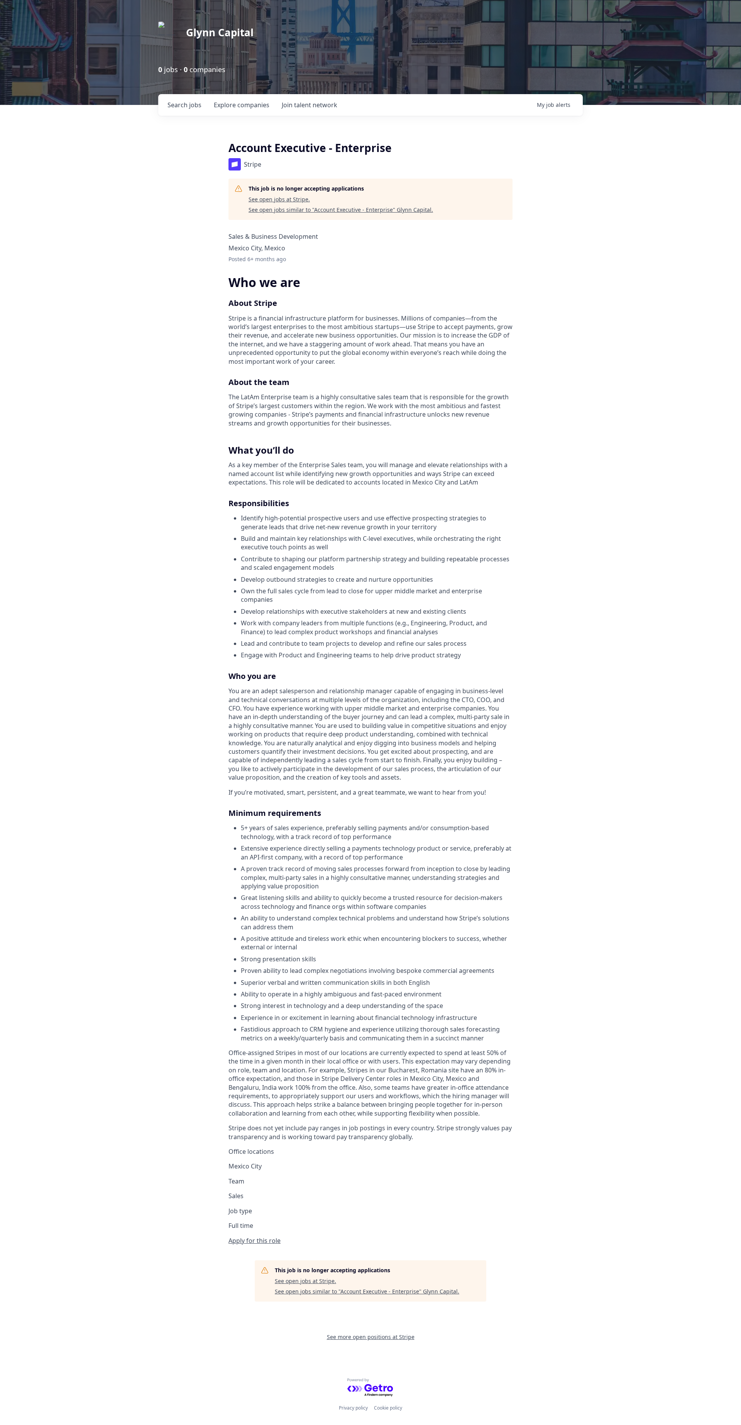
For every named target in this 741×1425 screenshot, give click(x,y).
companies (241, 105)
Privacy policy (353, 1408)
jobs (184, 105)
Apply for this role (254, 1240)
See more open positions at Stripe (370, 1337)
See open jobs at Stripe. (279, 199)
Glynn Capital (220, 32)
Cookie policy (388, 1408)
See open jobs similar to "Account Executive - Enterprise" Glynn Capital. (341, 209)
